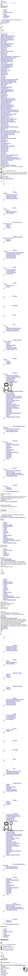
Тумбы (3, 85)
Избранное (5, 973)
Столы (4, 62)
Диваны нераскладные (7, 35)
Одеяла (3, 139)
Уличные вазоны (5, 103)
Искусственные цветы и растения (10, 131)
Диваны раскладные (7, 37)
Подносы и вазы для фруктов (9, 155)
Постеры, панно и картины (9, 119)
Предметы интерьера (7, 106)
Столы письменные (6, 66)
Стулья (4, 69)
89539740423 (4, 22)
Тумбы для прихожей (7, 89)
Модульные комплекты (7, 39)
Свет (3, 76)
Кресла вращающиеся (7, 43)
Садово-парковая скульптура (8, 99)
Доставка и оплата (7, 12)
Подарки (4, 161)
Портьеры (4, 149)
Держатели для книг (7, 117)
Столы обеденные (6, 65)
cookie (23, 619)
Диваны (4, 34)
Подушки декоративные (8, 146)
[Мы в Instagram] (3, 610)
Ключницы (4, 123)
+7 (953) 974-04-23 (5, 21)
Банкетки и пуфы (6, 46)
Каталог (4, 969)
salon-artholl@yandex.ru (7, 178)
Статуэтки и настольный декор (10, 111)
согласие (5, 625)
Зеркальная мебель (6, 87)
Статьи (5, 14)
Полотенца (5, 148)
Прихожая (4, 74)
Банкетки (4, 47)
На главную (3, 500)
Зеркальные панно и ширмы (8, 57)
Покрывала (4, 147)
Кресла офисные (6, 44)
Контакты (5, 17)
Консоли (4, 73)
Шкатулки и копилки (7, 120)
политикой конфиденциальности (17, 517)
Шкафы (4, 92)
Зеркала (4, 55)
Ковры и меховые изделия (8, 165)
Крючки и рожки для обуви (8, 130)
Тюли (3, 152)
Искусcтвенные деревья (7, 134)
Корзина (4, 971)
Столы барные (5, 67)
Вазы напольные (6, 107)
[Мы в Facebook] (4, 610)
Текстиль (4, 135)
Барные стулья (5, 70)
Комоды (4, 84)
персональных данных (6, 516)
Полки (3, 93)
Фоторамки (5, 116)
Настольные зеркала (7, 61)
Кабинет (4, 974)
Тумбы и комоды (6, 83)
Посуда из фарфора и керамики (10, 157)
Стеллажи (4, 94)
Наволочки (4, 137)
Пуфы (3, 48)
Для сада (4, 97)
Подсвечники (5, 112)
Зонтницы (4, 124)
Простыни (4, 151)
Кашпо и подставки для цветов (10, 110)
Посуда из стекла (6, 156)
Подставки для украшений (8, 121)
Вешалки (4, 128)
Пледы (3, 142)
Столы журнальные (7, 64)
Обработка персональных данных (9, 618)
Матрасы (4, 53)
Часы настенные (6, 115)
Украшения (5, 163)
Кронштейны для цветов (8, 98)
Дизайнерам (6, 16)
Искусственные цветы (7, 133)
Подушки (4, 144)
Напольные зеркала (6, 59)
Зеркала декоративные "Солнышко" (10, 56)
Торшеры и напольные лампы (9, 79)
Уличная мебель (6, 102)
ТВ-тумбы (4, 88)
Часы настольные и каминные (9, 126)
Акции (5, 11)
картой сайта (14, 501)
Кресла (4, 41)
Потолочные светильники (9, 82)
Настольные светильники (8, 80)
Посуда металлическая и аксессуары (11, 158)
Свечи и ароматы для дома (8, 114)
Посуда (4, 153)
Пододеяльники (5, 143)
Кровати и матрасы (7, 51)
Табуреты (4, 50)
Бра (3, 78)
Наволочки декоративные (8, 138)
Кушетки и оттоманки (7, 38)
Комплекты (4, 140)
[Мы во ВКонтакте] (1, 610)
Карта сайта (3, 616)
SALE (3, 75)
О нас (4, 13)
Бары (3, 129)
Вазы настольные (6, 108)
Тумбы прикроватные (7, 91)
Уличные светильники (7, 105)
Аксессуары (5, 125)
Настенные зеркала (7, 60)
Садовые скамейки (6, 101)
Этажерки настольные (7, 160)
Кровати (4, 52)
